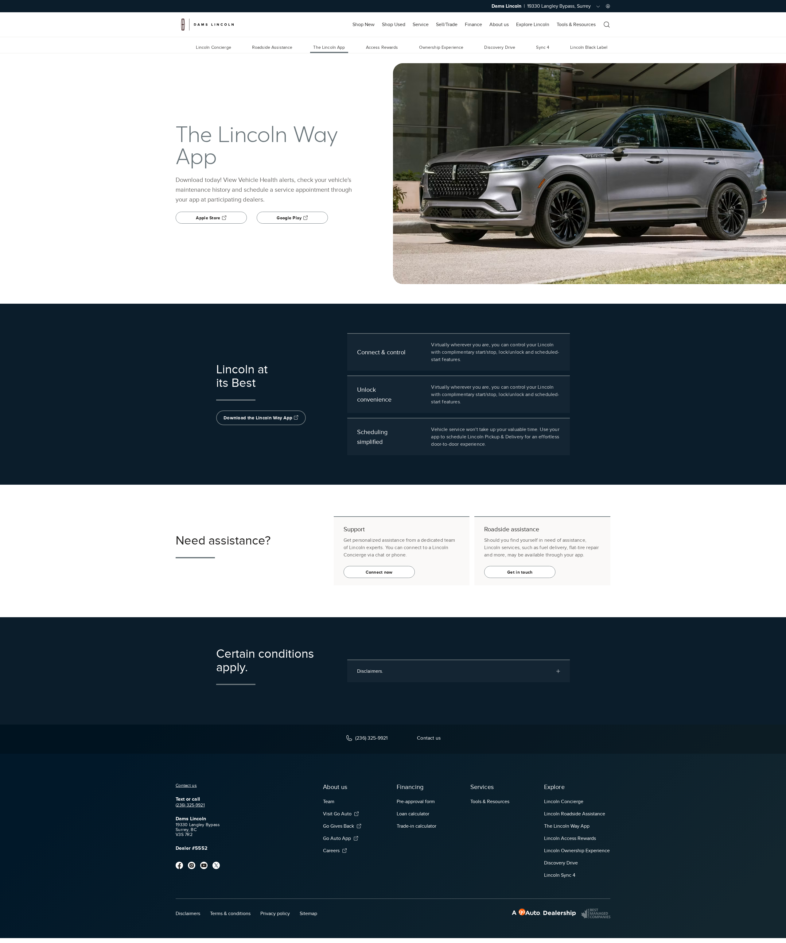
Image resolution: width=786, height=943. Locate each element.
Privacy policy (275, 913)
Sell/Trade (446, 24)
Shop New (363, 24)
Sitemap (308, 913)
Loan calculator (413, 814)
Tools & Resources (576, 24)
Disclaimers (188, 913)
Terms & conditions (230, 913)
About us (499, 24)
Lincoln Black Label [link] (588, 47)
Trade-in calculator (416, 826)
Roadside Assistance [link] (272, 47)
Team (328, 801)
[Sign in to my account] (607, 6)
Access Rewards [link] (382, 47)
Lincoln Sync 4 (559, 875)
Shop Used (393, 24)
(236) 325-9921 (190, 805)
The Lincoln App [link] (329, 47)
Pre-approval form (416, 801)
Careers (331, 850)
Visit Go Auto (337, 814)
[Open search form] (606, 24)
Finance (473, 24)
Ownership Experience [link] (441, 47)
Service (421, 24)
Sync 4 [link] (542, 47)
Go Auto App (337, 838)
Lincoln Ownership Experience (577, 850)
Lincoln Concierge (563, 801)
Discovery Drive (561, 863)
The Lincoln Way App (567, 826)
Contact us (186, 785)
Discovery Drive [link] (499, 47)
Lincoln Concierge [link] (213, 47)
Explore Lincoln (532, 24)
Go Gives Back (338, 826)
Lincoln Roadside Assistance (574, 814)
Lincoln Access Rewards (570, 838)
